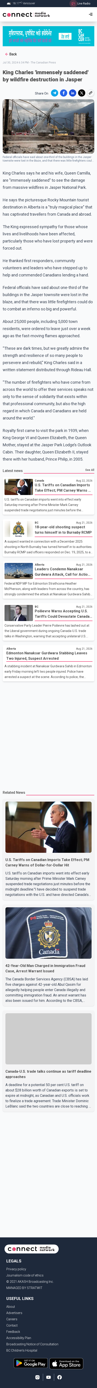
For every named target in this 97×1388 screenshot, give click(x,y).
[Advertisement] (48, 734)
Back (13, 54)
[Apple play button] (66, 1363)
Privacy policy (16, 1269)
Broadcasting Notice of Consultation (32, 1344)
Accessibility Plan (18, 1338)
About (10, 1306)
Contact (12, 1325)
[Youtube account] (48, 1377)
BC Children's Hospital (21, 1350)
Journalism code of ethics (25, 1275)
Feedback (13, 1331)
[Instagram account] (37, 1377)
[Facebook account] (59, 1377)
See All (89, 470)
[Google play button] (31, 1363)
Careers (11, 1319)
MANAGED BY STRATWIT (24, 1288)
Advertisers (14, 1313)
